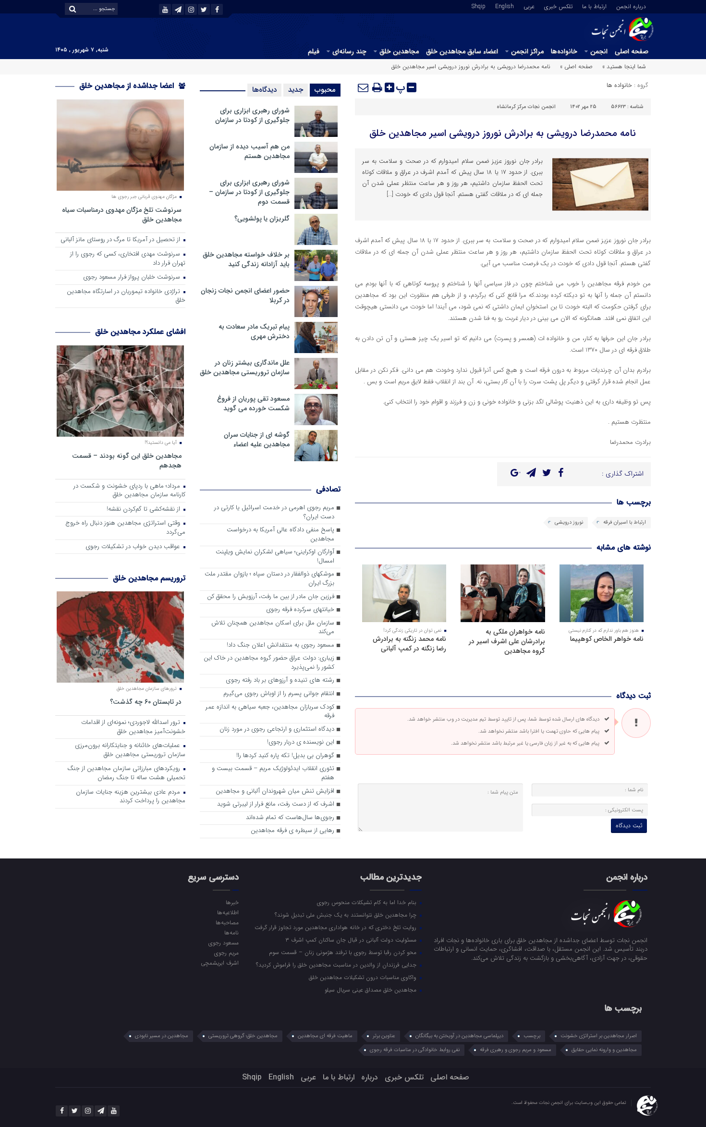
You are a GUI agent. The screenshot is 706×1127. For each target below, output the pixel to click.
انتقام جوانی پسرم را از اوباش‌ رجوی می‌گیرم (278, 693)
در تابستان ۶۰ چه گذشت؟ (146, 702)
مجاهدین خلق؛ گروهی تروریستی (243, 1036)
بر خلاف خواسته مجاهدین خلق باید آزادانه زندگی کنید (246, 259)
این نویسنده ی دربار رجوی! (300, 742)
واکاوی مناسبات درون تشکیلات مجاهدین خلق (363, 977)
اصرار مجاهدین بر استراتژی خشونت (598, 1036)
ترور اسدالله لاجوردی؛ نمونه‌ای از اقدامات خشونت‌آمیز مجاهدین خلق (133, 727)
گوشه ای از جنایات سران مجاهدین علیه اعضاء (257, 439)
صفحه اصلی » (576, 66)
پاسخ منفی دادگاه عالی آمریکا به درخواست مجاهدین (280, 535)
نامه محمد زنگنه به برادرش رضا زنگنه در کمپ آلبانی (409, 644)
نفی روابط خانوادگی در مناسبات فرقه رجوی (415, 1050)
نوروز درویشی (569, 522)
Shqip (479, 6)
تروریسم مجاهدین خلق (149, 578)
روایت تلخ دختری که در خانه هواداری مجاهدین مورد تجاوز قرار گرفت (336, 927)
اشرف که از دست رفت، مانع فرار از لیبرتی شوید (275, 804)
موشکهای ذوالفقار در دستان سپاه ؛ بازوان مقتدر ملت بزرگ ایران (269, 579)
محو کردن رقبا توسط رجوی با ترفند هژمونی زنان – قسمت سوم (343, 952)
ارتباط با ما (594, 6)
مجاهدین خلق (399, 51)
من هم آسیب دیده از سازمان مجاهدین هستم (249, 151)
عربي (529, 6)
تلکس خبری (558, 6)
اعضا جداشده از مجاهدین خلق (127, 86)
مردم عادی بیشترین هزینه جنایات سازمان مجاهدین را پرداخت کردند (130, 797)
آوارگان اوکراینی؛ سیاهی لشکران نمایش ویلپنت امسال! (275, 557)
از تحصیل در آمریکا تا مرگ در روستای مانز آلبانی (121, 240)
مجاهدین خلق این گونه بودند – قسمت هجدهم (127, 460)
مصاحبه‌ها (227, 922)
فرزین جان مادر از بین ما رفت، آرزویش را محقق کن (270, 596)
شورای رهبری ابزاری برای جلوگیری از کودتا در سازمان (252, 115)
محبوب (325, 90)
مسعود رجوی (223, 942)
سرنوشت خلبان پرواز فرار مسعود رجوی (132, 277)
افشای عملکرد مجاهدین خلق (140, 332)
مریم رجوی (226, 952)
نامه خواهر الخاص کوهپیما (607, 639)
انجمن (599, 51)
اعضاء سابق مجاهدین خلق (462, 51)
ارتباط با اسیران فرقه (624, 522)
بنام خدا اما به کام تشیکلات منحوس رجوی (367, 902)
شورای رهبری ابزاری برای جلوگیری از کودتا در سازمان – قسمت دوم (249, 192)
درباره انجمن (631, 6)
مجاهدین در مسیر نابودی (161, 1036)
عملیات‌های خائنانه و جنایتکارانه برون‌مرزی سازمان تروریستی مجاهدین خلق (130, 750)
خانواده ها (619, 85)
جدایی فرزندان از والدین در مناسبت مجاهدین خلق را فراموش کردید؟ (337, 964)
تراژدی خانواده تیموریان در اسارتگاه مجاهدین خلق (126, 296)
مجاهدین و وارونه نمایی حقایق (604, 1050)
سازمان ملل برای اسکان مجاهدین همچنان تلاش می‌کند (272, 628)
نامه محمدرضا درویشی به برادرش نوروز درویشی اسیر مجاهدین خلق (502, 133)
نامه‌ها (231, 932)
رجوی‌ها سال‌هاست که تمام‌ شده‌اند (290, 817)
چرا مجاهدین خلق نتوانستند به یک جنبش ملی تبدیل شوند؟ (346, 914)
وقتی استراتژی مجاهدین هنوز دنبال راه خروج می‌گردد (125, 528)
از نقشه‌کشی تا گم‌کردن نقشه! (144, 509)
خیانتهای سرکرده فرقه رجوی (300, 609)
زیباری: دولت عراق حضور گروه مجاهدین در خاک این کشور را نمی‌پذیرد (269, 663)
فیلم (313, 51)
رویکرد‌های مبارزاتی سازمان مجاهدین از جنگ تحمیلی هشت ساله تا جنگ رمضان (126, 773)
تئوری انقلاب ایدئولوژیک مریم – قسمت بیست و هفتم (273, 773)
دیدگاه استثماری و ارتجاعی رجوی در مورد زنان (276, 729)
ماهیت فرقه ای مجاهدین (325, 1036)
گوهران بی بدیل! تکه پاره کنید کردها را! (285, 755)
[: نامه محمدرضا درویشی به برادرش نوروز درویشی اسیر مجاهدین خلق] (363, 87)
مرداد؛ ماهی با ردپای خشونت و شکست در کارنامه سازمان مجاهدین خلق (129, 491)
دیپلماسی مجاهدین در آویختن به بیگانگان (459, 1036)
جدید (295, 90)
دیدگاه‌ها (264, 90)
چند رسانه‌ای (349, 51)
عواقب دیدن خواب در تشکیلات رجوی (133, 546)
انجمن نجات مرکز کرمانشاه (526, 107)
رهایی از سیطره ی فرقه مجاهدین (292, 830)
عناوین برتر (384, 1036)
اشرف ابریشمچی (219, 962)
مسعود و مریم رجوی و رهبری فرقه (515, 1050)
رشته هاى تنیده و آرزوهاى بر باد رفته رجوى (280, 680)
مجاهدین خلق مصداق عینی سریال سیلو (371, 989)
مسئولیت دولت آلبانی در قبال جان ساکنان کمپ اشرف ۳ (351, 939)
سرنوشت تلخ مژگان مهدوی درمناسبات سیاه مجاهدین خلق (122, 214)
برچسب (531, 1036)
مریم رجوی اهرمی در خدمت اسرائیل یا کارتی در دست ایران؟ (274, 512)
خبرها (232, 902)
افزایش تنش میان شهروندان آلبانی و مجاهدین (275, 791)
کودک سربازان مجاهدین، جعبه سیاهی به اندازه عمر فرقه (270, 712)
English (504, 6)
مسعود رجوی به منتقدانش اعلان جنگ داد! (280, 645)
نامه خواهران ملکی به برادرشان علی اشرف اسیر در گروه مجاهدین (507, 641)
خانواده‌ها (564, 51)
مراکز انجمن (527, 51)
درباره (369, 1077)
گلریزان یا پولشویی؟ (262, 218)
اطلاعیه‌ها (227, 912)
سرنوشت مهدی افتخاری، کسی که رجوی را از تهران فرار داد (127, 259)
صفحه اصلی (631, 51)
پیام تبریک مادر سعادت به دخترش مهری (254, 331)
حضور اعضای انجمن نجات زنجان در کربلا (245, 295)
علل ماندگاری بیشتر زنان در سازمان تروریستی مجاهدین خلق (245, 367)
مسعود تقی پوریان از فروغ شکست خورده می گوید (253, 403)
